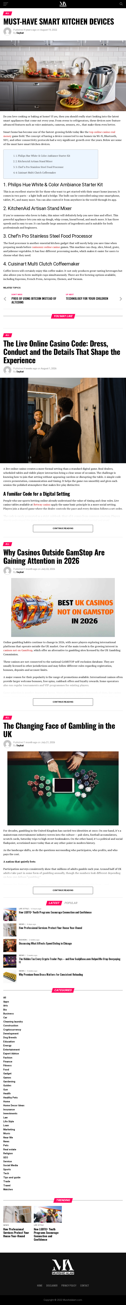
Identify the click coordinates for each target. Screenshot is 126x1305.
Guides (7, 1085)
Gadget (7, 1073)
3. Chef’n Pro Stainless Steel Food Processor (39, 167)
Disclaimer (51, 1285)
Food (6, 1069)
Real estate (9, 1149)
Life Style (8, 1121)
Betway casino (41, 504)
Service (7, 1161)
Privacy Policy (68, 1285)
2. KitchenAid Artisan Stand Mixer (34, 161)
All (4, 997)
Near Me (8, 1137)
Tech (6, 1173)
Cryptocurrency (12, 1029)
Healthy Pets (10, 1097)
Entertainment (11, 1049)
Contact (84, 1285)
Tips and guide (12, 1177)
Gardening (9, 1081)
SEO (5, 1157)
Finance (7, 1061)
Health (7, 1093)
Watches (8, 1189)
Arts (5, 1005)
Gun (5, 1089)
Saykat (20, 33)
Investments (10, 1113)
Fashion (7, 1057)
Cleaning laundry (13, 1021)
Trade (6, 1181)
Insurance (9, 1109)
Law (5, 1117)
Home (6, 1101)
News (6, 1141)
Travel (6, 1185)
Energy (7, 1045)
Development (11, 1033)
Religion (8, 1153)
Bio (5, 1009)
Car (5, 1017)
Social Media (10, 1165)
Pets (6, 1145)
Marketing (9, 1129)
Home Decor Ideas (13, 1105)
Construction (10, 1025)
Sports (7, 1169)
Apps (6, 1001)
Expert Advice (11, 1053)
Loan (6, 1125)
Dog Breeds (10, 1037)
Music (6, 1133)
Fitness (7, 1065)
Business (8, 1013)
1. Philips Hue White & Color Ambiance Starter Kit (43, 155)
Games (7, 1077)
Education (9, 1041)
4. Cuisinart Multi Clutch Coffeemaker (36, 172)
